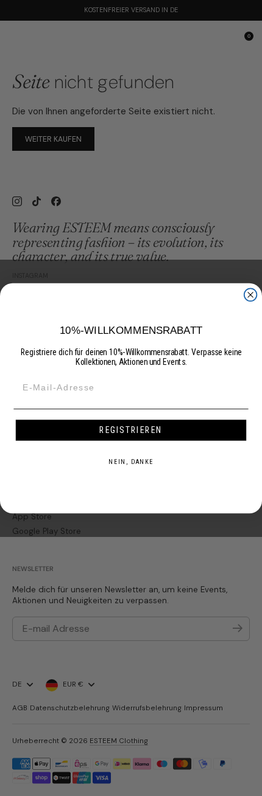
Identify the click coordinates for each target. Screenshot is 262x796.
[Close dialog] (250, 294)
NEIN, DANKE (130, 461)
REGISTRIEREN (130, 429)
